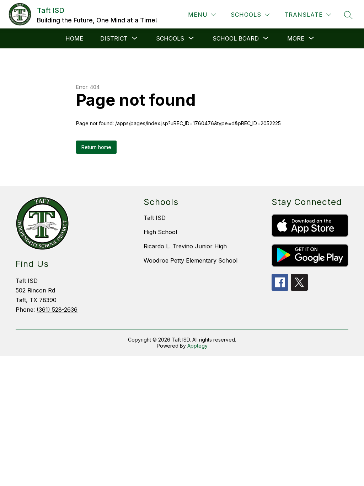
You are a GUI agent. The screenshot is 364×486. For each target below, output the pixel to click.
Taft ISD (155, 217)
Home (74, 38)
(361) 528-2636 (57, 309)
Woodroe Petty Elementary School (190, 260)
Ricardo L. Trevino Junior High (185, 246)
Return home (96, 147)
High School (160, 232)
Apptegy (197, 346)
